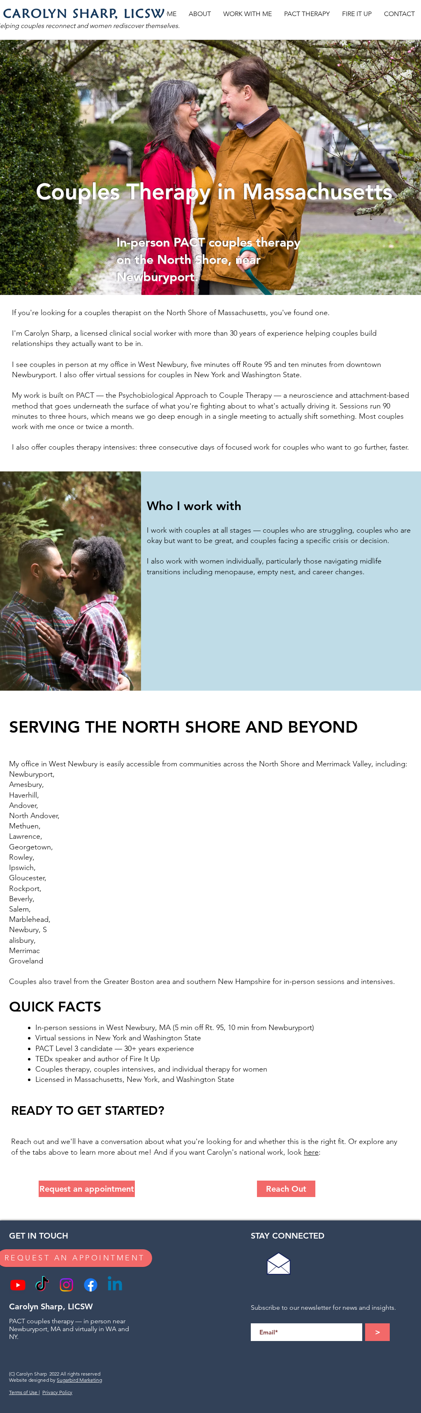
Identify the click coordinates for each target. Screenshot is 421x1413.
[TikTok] (42, 1285)
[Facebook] (90, 1285)
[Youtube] (18, 1285)
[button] (200, 13)
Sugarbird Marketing (79, 1380)
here (311, 1152)
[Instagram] (66, 1285)
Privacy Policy (57, 1392)
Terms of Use (24, 1392)
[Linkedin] (115, 1285)
